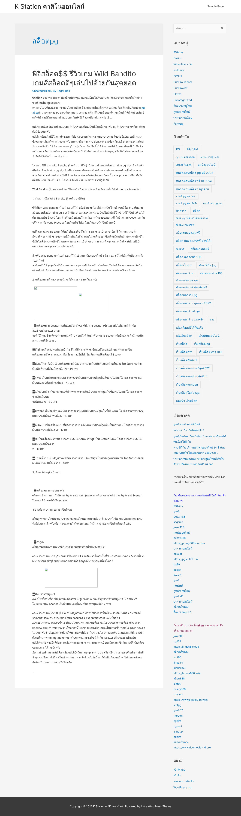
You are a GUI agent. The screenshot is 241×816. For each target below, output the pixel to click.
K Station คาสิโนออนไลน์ (50, 6)
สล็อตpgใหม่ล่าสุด (185, 225)
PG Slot (192, 149)
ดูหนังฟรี (178, 585)
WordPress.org (182, 787)
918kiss (178, 506)
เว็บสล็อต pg (202, 344)
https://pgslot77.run (185, 559)
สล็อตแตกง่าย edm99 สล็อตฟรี (191, 287)
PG (178, 149)
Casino (177, 58)
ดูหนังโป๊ (178, 710)
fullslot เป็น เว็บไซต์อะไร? (188, 430)
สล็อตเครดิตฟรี (200, 249)
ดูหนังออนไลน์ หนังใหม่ (186, 424)
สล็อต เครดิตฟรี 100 (188, 257)
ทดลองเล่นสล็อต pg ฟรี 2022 (194, 173)
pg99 (176, 564)
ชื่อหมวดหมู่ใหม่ (182, 106)
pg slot (177, 553)
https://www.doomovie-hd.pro (192, 747)
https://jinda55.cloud (186, 646)
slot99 (177, 683)
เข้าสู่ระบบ (179, 769)
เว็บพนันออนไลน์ (209, 335)
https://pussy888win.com (189, 543)
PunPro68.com (182, 82)
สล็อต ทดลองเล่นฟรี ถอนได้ (193, 240)
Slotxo (177, 94)
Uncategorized (41, 90)
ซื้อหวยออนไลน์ (182, 612)
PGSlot (177, 76)
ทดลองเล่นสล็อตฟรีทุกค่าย (192, 189)
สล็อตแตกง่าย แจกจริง (190, 319)
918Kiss (178, 52)
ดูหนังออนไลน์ (181, 112)
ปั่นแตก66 (179, 516)
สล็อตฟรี (180, 249)
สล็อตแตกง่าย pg (186, 295)
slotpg (177, 705)
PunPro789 (180, 88)
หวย (212, 319)
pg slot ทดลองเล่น (185, 157)
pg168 (177, 641)
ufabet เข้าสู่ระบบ (209, 157)
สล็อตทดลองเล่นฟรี (188, 232)
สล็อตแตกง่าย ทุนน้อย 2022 (193, 303)
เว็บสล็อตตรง (184, 352)
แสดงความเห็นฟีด (183, 781)
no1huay (178, 70)
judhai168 (179, 668)
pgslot (177, 569)
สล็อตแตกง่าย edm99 (187, 280)
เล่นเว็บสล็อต (184, 335)
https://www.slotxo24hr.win (190, 699)
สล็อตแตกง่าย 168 (211, 273)
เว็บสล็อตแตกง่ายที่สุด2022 (193, 368)
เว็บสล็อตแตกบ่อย (187, 384)
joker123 (178, 527)
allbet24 (178, 731)
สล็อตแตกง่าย (184, 273)
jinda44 (178, 662)
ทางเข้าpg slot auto (186, 196)
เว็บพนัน (178, 124)
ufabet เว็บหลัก (183, 164)
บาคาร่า (181, 211)
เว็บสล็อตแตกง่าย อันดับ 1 (191, 376)
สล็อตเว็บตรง (184, 265)
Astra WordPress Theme (156, 806)
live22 (177, 575)
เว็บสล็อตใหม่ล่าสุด (188, 392)
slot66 (177, 657)
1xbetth (178, 715)
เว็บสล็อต (181, 344)
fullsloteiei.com (182, 64)
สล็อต (196, 211)
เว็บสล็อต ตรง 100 (210, 352)
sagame (178, 522)
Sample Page (215, 6)
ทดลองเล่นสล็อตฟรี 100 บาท (194, 181)
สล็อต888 (179, 678)
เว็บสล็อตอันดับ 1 (186, 360)
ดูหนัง (176, 511)
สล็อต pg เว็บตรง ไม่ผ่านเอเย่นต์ (192, 218)
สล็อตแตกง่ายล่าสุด (188, 311)
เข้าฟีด (177, 775)
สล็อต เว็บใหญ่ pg (207, 265)
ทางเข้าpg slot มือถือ (186, 203)
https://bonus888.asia (186, 673)
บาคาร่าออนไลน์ (182, 118)
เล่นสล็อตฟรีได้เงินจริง (189, 327)
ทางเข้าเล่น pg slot (212, 203)
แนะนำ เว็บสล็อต (186, 401)
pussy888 (179, 538)
